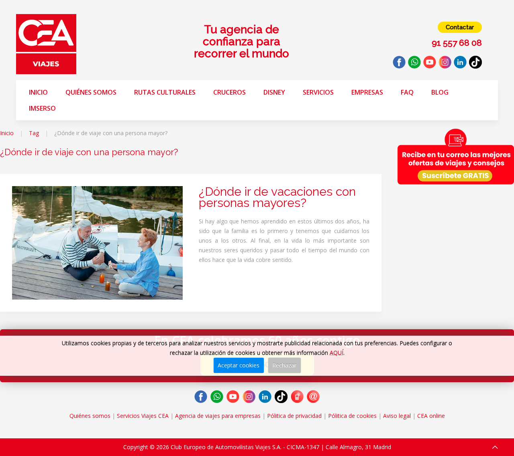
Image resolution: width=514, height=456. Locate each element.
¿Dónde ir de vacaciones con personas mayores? (277, 197)
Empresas (367, 92)
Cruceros (229, 92)
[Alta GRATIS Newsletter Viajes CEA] (456, 156)
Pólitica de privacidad (294, 416)
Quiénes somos (90, 92)
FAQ (407, 92)
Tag (34, 133)
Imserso (42, 108)
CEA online (431, 416)
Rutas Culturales (165, 92)
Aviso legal (397, 416)
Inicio (38, 92)
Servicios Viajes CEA (143, 416)
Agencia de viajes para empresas (218, 416)
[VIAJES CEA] (46, 43)
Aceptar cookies (238, 365)
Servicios (318, 92)
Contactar (460, 27)
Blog (440, 92)
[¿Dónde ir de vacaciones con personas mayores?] (97, 242)
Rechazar (284, 365)
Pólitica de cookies (352, 416)
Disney (274, 92)
